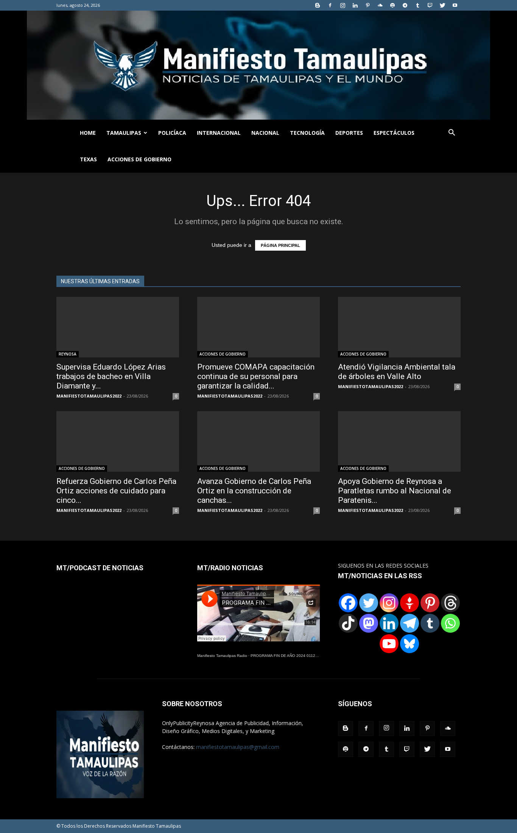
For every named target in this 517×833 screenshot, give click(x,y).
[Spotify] (392, 5)
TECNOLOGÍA (307, 132)
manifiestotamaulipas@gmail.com (237, 746)
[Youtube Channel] (389, 643)
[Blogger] (317, 5)
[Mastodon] (368, 623)
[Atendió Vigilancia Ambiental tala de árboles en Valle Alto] (399, 327)
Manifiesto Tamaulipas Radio (222, 656)
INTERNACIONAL (219, 132)
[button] (451, 133)
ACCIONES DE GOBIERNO (139, 159)
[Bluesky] (409, 643)
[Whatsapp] (450, 623)
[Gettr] (409, 602)
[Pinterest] (367, 5)
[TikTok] (348, 623)
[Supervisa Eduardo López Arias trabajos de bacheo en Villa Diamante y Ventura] (117, 327)
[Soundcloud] (380, 5)
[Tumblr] (417, 5)
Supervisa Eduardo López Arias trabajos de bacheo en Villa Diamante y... (111, 376)
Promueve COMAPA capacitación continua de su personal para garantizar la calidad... (256, 376)
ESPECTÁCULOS (394, 132)
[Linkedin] (355, 5)
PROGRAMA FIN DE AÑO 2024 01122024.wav (291, 656)
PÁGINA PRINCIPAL (280, 245)
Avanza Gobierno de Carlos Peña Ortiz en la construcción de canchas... (254, 491)
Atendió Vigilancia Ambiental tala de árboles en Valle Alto (396, 371)
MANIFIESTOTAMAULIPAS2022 (88, 396)
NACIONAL (265, 132)
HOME (88, 132)
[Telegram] (405, 5)
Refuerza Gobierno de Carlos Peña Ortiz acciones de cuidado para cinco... (116, 491)
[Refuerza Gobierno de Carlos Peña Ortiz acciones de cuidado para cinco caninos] (117, 441)
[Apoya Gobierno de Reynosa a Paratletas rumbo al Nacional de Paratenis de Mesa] (399, 441)
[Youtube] (455, 5)
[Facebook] (330, 5)
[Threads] (450, 602)
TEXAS (88, 159)
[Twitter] (442, 5)
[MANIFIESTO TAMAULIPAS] (258, 65)
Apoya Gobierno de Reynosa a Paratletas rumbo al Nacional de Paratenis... (394, 491)
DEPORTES (349, 132)
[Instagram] (342, 5)
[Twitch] (430, 5)
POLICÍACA (172, 132)
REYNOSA (67, 354)
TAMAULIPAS (123, 132)
